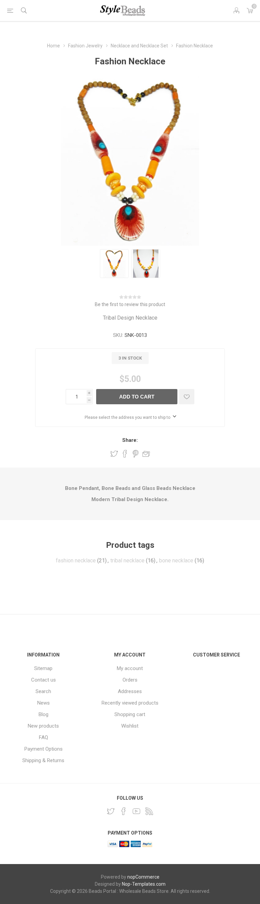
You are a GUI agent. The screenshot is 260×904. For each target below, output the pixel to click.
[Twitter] (110, 811)
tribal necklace (127, 560)
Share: (130, 440)
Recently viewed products (130, 703)
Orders (130, 680)
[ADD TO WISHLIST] (186, 396)
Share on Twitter (114, 453)
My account (130, 668)
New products (43, 726)
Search (43, 691)
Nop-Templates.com (144, 884)
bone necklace (176, 560)
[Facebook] (123, 811)
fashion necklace (76, 560)
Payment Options (43, 749)
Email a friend (146, 453)
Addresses (130, 691)
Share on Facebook (125, 453)
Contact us (43, 680)
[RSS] (149, 811)
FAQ (43, 737)
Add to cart (136, 397)
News (43, 703)
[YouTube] (136, 811)
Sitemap (43, 668)
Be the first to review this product (130, 304)
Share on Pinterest (135, 453)
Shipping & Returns (43, 760)
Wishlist (129, 726)
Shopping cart (129, 714)
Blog (43, 714)
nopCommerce (143, 877)
